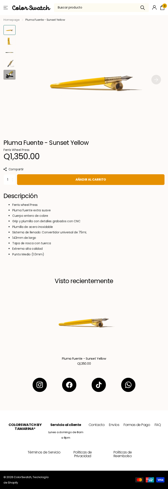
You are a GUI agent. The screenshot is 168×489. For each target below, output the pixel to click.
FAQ (158, 424)
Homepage (12, 20)
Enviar (143, 7)
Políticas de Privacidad (83, 454)
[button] (156, 79)
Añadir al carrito (90, 179)
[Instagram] (40, 385)
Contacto (97, 424)
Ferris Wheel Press (17, 150)
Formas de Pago (137, 424)
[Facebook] (69, 385)
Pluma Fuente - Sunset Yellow (84, 358)
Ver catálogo (6, 7)
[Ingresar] (154, 7)
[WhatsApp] (128, 385)
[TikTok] (99, 385)
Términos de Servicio (44, 452)
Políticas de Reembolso (123, 454)
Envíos (114, 424)
